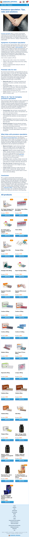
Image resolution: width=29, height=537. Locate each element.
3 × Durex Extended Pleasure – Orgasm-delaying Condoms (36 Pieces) (6, 497)
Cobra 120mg (18, 229)
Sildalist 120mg (5, 352)
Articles (14, 513)
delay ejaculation (19, 47)
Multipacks (10, 4)
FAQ (14, 515)
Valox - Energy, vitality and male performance (20, 434)
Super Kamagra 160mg (20, 270)
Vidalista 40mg (18, 393)
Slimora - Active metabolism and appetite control (7, 455)
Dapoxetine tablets (8, 187)
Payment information (14, 521)
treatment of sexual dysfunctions (10, 137)
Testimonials (14, 510)
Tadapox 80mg (4, 434)
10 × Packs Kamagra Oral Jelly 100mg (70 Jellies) (7, 210)
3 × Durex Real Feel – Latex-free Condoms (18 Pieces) (21, 476)
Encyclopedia (14, 512)
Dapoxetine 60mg (5, 372)
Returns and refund (14, 523)
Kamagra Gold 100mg (6, 270)
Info (14, 530)
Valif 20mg (17, 413)
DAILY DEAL (4, 4)
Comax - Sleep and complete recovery (19, 455)
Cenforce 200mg (5, 331)
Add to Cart (7, 215)
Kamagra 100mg (19, 250)
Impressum (14, 528)
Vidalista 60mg (4, 413)
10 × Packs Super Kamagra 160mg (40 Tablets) (6, 231)
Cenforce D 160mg (19, 331)
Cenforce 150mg (19, 311)
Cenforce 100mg (5, 311)
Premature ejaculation (6, 33)
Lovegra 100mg (19, 372)
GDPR (14, 518)
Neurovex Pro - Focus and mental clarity (6, 475)
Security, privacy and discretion (14, 525)
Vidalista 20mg (4, 393)
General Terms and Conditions (14, 520)
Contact (14, 516)
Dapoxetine (21, 154)
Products (14, 507)
